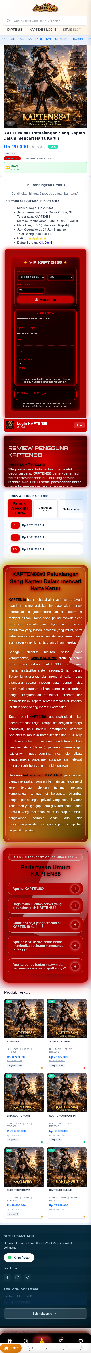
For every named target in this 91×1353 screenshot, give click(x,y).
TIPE (50, 271)
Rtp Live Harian (71, 509)
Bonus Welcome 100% (19, 509)
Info (79, 425)
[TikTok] (27, 1278)
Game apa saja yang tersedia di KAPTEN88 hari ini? (37, 925)
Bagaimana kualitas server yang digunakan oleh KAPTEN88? (37, 906)
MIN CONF (24, 285)
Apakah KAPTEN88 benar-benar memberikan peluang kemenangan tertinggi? (39, 946)
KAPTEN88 (15, 29)
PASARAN (24, 271)
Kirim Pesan (22, 1258)
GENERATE (45, 300)
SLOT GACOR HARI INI (69, 39)
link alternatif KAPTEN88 (42, 776)
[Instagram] (17, 1278)
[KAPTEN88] (45, 7)
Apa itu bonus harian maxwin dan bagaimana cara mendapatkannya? (39, 967)
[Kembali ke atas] (82, 1323)
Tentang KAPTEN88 (18, 1296)
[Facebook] (7, 1278)
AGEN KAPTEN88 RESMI (35, 39)
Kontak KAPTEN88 (17, 1303)
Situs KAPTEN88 (44, 658)
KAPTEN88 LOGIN (43, 29)
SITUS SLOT (72, 29)
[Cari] (8, 21)
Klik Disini (45, 243)
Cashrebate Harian (45, 509)
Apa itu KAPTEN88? (28, 889)
